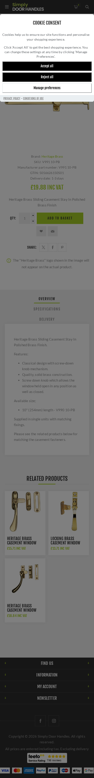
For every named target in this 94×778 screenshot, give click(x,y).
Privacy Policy (11, 98)
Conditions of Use (33, 98)
